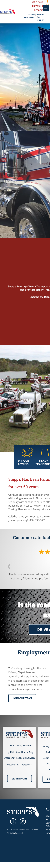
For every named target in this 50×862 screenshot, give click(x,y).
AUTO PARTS (40, 19)
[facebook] (13, 821)
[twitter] (23, 821)
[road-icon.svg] (45, 455)
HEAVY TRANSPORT (33, 16)
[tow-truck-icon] (27, 457)
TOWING (30, 14)
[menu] (46, 8)
